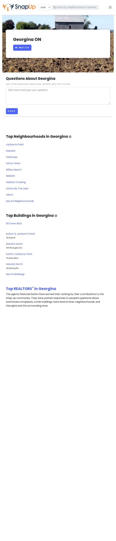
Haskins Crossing (16, 182)
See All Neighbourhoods (20, 201)
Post (12, 111)
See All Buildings (15, 274)
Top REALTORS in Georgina (31, 288)
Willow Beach (14, 169)
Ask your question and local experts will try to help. (38, 84)
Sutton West (13, 163)
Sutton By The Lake (17, 188)
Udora (9, 194)
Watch (23, 47)
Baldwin (10, 176)
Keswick (10, 151)
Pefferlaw (11, 157)
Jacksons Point (15, 144)
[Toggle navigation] (110, 7)
